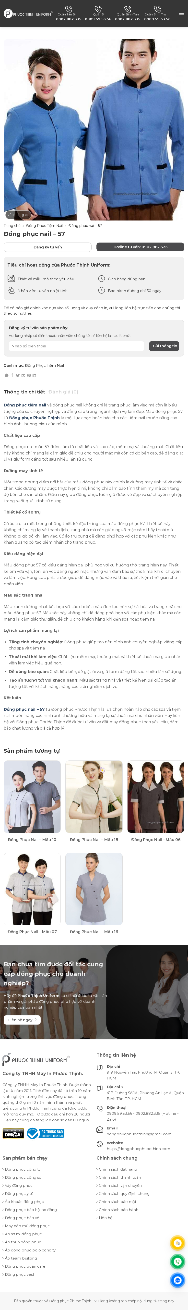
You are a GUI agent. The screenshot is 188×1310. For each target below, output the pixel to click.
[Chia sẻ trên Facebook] (12, 376)
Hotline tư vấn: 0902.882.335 (140, 247)
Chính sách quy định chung (124, 1193)
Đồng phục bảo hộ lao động (31, 1209)
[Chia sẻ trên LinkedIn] (34, 376)
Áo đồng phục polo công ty (30, 1250)
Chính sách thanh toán (120, 1177)
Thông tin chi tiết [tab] (24, 392)
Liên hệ (105, 1217)
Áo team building (21, 1258)
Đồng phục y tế (19, 1193)
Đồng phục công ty (22, 1169)
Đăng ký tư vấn (48, 247)
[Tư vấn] (177, 1243)
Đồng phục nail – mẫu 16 (94, 932)
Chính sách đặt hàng (118, 1169)
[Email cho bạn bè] (23, 376)
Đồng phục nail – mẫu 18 (94, 839)
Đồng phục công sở (23, 1177)
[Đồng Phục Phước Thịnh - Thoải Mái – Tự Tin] (28, 13)
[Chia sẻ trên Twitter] (18, 376)
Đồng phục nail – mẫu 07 (32, 932)
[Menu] (181, 13)
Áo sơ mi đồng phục (23, 1234)
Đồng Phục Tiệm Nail (44, 225)
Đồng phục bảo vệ (22, 1217)
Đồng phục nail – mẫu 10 (32, 839)
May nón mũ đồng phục (27, 1226)
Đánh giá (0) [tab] (63, 392)
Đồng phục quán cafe (25, 1266)
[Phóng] (18, 214)
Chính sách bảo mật (117, 1201)
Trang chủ (12, 225)
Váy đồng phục (19, 1185)
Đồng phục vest (19, 1274)
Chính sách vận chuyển (120, 1185)
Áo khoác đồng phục (24, 1201)
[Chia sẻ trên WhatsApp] (6, 376)
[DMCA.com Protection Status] (13, 1133)
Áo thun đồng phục (23, 1242)
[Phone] (177, 1261)
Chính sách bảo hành (118, 1209)
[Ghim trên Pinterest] (29, 376)
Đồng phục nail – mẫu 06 (156, 839)
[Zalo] (177, 1280)
